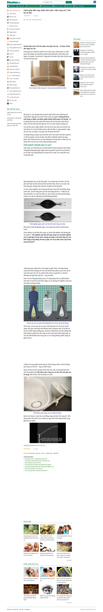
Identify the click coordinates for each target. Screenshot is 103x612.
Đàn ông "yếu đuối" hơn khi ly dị (33, 468)
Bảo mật (16, 609)
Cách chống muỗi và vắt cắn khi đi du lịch (36, 470)
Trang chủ (12, 6)
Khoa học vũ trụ (58, 6)
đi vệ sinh (38, 453)
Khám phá (28, 19)
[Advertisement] (48, 33)
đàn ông (32, 453)
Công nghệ (21, 6)
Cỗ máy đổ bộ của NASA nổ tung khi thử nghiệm (38, 464)
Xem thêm (69, 560)
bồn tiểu (56, 453)
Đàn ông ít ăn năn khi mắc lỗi (33, 462)
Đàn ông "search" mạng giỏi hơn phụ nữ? (36, 458)
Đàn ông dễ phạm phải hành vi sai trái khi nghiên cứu (39, 466)
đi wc (43, 453)
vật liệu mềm (49, 453)
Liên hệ (21, 609)
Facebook (27, 609)
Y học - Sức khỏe (79, 6)
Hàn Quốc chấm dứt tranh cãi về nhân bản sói (37, 460)
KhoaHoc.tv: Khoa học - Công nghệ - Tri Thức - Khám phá (15, 2)
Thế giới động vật (46, 6)
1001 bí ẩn (69, 6)
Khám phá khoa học (32, 6)
